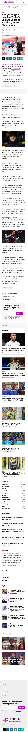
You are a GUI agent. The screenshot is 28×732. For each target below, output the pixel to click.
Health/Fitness (6, 493)
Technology (5, 504)
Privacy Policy (6, 318)
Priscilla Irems (6, 663)
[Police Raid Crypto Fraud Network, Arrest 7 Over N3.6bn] (4, 600)
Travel (3, 506)
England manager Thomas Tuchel (12, 64)
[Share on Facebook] (7, 58)
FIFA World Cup (15, 69)
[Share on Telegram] (18, 58)
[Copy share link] (14, 58)
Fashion (4, 488)
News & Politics (6, 497)
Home (3, 6)
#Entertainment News (7, 287)
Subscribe (19, 313)
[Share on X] (3, 58)
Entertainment (5, 486)
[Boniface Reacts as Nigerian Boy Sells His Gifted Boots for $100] (13, 388)
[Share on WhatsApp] (21, 58)
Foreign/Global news (7, 491)
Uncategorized (6, 508)
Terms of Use (13, 318)
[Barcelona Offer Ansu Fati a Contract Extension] (13, 438)
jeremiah (5, 648)
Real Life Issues (6, 499)
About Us (4, 574)
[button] (3, 2)
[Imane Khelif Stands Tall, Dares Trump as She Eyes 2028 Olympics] (13, 364)
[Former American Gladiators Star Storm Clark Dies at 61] (4, 625)
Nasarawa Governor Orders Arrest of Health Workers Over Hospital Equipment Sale (13, 531)
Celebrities (4, 396)
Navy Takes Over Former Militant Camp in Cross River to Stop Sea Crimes (17, 617)
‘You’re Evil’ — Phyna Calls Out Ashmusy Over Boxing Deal (17, 591)
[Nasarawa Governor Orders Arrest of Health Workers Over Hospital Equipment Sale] (4, 608)
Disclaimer (4, 580)
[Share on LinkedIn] (10, 58)
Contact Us (5, 571)
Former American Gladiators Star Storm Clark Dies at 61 (16, 625)
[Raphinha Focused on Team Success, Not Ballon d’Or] (13, 413)
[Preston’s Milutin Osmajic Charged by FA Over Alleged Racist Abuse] (13, 339)
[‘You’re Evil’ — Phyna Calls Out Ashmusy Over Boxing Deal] (4, 591)
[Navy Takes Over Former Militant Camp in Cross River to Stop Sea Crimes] (4, 617)
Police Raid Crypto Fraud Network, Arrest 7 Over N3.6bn (17, 600)
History (4, 495)
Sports (3, 12)
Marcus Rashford (19, 220)
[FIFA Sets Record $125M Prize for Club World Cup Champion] (13, 463)
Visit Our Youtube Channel (9, 565)
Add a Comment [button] (9, 299)
